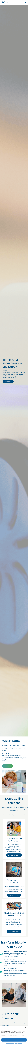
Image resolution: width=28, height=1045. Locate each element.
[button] (26, 1027)
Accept (14, 1040)
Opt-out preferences (10, 1043)
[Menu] (25, 2)
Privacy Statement (18, 1043)
